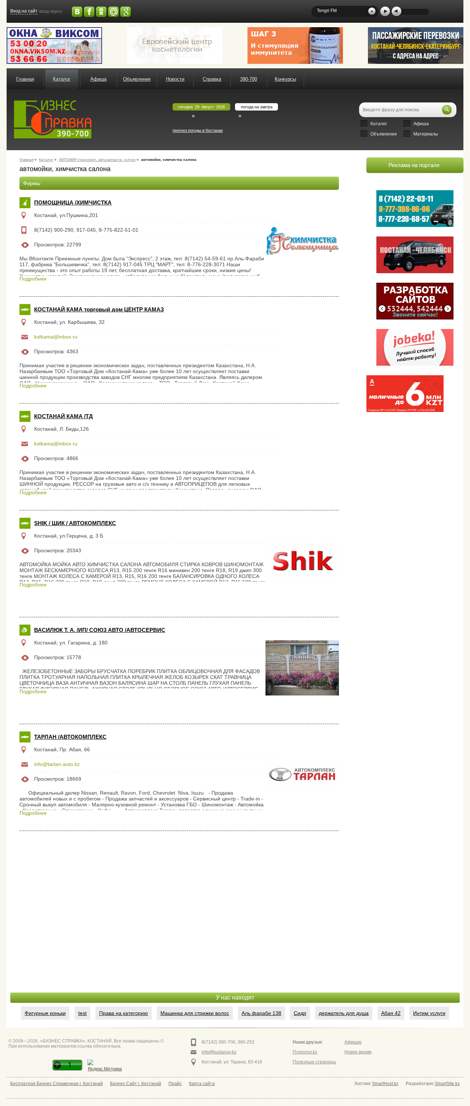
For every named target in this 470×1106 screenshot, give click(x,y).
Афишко (353, 1042)
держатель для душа (344, 1013)
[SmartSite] (414, 301)
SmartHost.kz (385, 1083)
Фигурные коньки (45, 1013)
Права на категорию (123, 1013)
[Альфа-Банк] (405, 393)
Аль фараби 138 (261, 1013)
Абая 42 (391, 1013)
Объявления (137, 79)
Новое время (358, 1052)
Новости (175, 79)
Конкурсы (285, 79)
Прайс (175, 1083)
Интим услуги (429, 1013)
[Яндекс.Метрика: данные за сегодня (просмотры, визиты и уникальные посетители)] (104, 1066)
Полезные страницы (314, 1062)
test (82, 1013)
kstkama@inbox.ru (55, 337)
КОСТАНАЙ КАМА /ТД (63, 416)
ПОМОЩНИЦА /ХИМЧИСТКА (73, 202)
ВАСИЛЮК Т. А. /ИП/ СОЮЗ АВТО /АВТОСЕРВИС (99, 630)
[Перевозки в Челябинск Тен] (414, 208)
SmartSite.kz (447, 1083)
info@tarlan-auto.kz (57, 764)
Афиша (98, 79)
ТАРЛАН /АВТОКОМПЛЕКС (70, 737)
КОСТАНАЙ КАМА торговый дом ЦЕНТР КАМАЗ (99, 309)
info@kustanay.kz (219, 1052)
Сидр (300, 1013)
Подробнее (33, 279)
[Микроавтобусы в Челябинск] (414, 254)
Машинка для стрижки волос (194, 1013)
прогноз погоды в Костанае (198, 130)
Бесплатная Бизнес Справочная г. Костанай (56, 1083)
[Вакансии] (414, 347)
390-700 (248, 79)
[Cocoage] (175, 45)
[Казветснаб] (295, 45)
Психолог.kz (305, 1052)
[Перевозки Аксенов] (415, 45)
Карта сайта (202, 1083)
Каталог (61, 79)
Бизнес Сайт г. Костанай (135, 1083)
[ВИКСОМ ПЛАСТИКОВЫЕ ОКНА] (54, 45)
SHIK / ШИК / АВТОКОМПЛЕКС (75, 523)
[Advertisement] (405, 452)
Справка (212, 79)
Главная (25, 79)
